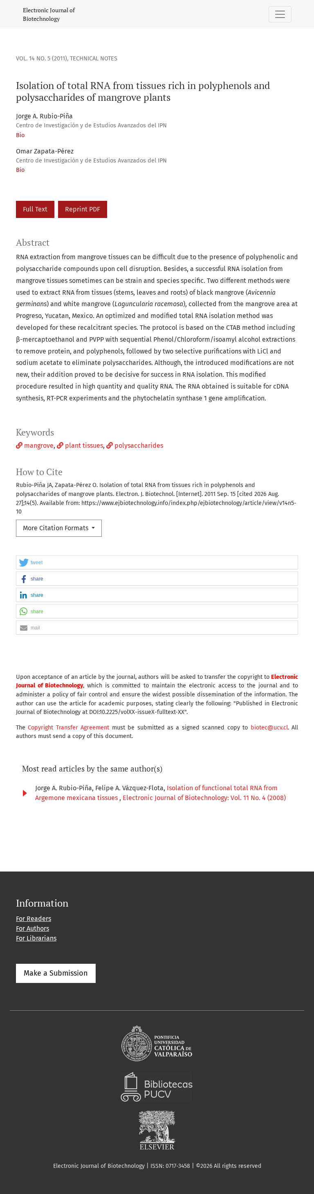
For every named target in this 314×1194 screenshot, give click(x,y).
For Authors (32, 928)
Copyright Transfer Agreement (68, 727)
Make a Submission (56, 973)
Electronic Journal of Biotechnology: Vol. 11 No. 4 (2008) (204, 798)
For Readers (33, 919)
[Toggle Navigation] (280, 14)
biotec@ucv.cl (269, 727)
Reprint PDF (82, 209)
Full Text (35, 209)
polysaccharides (138, 445)
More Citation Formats (56, 528)
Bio (20, 135)
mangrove (38, 445)
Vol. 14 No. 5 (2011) (41, 58)
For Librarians (36, 938)
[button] (157, 563)
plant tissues (83, 445)
